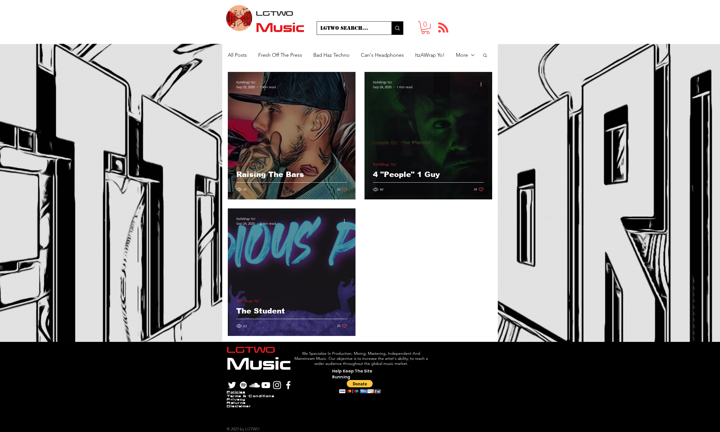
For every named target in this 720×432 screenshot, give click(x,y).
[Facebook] (288, 385)
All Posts (237, 55)
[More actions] (346, 84)
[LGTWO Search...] (397, 28)
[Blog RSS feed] (443, 27)
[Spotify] (243, 385)
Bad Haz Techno (331, 55)
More (462, 55)
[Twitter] (232, 385)
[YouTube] (265, 385)
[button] (425, 27)
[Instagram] (277, 385)
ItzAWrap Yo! (430, 55)
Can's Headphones (382, 55)
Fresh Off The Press (280, 55)
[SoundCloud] (254, 385)
